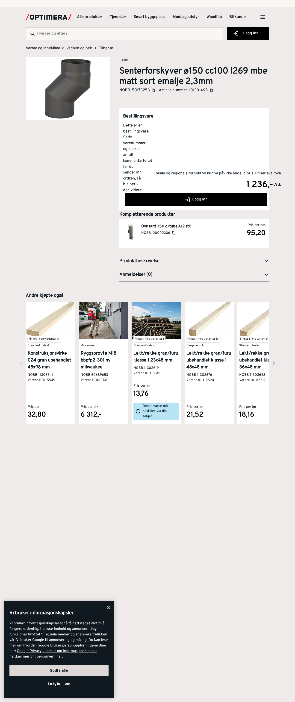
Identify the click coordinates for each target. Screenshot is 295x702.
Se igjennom (59, 683)
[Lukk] (108, 608)
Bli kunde (237, 17)
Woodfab (214, 17)
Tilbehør (106, 48)
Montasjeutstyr (186, 17)
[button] (194, 261)
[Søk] (30, 33)
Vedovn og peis (79, 48)
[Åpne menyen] (262, 17)
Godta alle (59, 670)
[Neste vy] (21, 363)
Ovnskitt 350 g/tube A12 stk (166, 226)
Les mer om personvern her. (39, 656)
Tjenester (118, 17)
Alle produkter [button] (89, 17)
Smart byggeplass (149, 17)
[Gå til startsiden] (48, 17)
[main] (59, 649)
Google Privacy (29, 651)
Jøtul (123, 60)
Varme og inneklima (43, 48)
